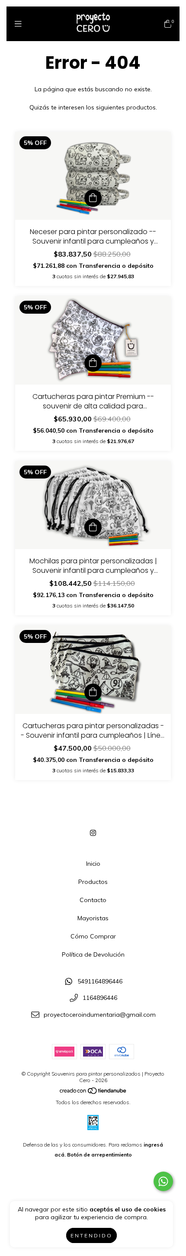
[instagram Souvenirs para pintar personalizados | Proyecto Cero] (93, 833)
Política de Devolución (93, 954)
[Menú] (18, 24)
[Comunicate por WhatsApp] (163, 1181)
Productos (93, 882)
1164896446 (100, 998)
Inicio (93, 863)
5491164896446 (99, 981)
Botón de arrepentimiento (99, 1154)
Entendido (91, 1235)
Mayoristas (93, 918)
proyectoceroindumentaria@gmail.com (100, 1014)
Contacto (93, 900)
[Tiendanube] (93, 1092)
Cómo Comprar (93, 936)
